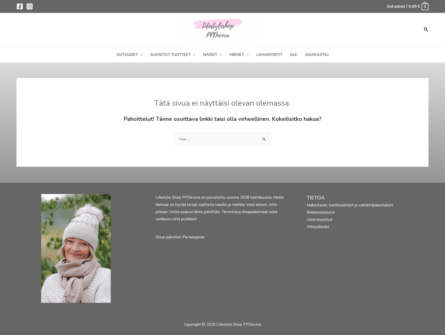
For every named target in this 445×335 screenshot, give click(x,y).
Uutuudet (127, 54)
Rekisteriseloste (321, 212)
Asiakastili (317, 54)
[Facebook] (19, 6)
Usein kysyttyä (319, 219)
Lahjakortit (269, 54)
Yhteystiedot (318, 226)
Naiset (210, 54)
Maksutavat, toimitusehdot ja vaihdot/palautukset (350, 205)
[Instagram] (29, 6)
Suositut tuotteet (170, 54)
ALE (293, 54)
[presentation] (140, 54)
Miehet (237, 54)
